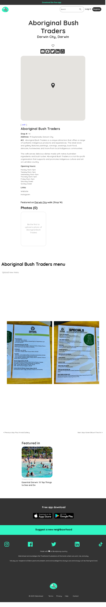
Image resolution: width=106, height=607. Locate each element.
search (80, 9)
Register (96, 9)
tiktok (100, 544)
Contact (76, 596)
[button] (53, 85)
